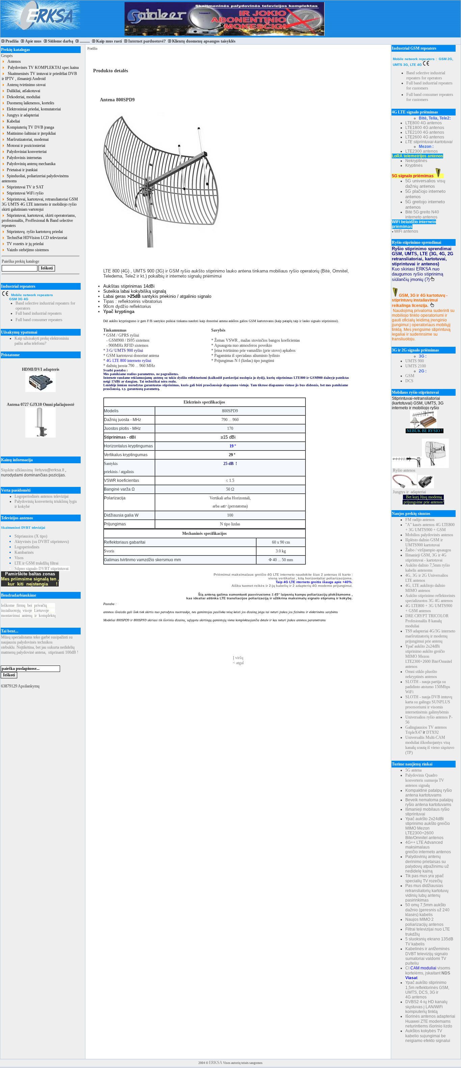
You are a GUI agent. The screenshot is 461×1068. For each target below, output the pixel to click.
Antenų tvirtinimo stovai (25, 84)
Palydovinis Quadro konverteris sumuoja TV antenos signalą (424, 780)
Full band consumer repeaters (39, 319)
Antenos (13, 61)
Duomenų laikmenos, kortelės (29, 103)
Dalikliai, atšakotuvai (22, 90)
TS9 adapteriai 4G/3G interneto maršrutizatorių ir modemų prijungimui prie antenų (430, 636)
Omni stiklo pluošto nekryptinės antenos (421, 674)
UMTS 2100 (415, 366)
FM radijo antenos (420, 519)
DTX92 (432, 732)
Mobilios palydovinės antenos (429, 534)
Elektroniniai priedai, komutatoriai (33, 109)
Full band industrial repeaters (39, 313)
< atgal (238, 662)
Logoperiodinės (27, 547)
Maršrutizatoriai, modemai (27, 139)
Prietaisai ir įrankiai (21, 169)
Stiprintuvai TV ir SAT (24, 187)
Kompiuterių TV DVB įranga (29, 127)
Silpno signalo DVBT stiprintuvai (42, 568)
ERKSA (215, 1062)
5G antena (413, 770)
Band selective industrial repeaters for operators (425, 75)
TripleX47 (413, 732)
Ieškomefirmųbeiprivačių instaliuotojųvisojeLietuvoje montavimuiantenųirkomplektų (28, 610)
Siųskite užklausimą (17, 470)
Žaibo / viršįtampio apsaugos (428, 550)
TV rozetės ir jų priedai (24, 243)
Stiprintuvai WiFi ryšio (24, 193)
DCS (409, 381)
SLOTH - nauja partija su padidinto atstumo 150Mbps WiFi (427, 686)
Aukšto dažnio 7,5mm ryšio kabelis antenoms (427, 568)
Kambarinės (24, 552)
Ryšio (397, 470)
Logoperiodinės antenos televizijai (42, 496)
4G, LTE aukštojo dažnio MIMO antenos (425, 588)
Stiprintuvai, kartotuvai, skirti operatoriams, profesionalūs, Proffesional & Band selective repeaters (39, 220)
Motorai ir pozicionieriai (25, 145)
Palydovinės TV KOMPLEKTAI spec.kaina (42, 67)
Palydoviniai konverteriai (26, 151)
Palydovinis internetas (23, 157)
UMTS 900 (414, 361)
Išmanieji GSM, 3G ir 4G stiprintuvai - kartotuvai (425, 558)
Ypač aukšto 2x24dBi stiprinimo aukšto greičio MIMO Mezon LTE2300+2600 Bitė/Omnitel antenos (428, 656)
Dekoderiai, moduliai (22, 97)
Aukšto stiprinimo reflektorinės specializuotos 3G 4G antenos (430, 598)
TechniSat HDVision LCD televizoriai (36, 237)
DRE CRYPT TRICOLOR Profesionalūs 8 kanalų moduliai (427, 621)
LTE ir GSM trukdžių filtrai (36, 563)
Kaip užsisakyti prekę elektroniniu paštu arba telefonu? (42, 341)
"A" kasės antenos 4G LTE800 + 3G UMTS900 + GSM (430, 527)
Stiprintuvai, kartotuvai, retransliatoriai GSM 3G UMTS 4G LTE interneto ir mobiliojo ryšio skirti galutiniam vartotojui (40, 204)
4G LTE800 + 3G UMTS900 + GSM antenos (428, 608)
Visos (19, 557)
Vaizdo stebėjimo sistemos (27, 250)
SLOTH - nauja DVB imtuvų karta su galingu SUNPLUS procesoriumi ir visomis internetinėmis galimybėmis (428, 704)
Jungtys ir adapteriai (22, 115)
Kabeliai (12, 121)
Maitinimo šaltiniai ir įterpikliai (30, 133)
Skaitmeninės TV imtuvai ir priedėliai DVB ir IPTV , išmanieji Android (39, 76)
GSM (409, 375)
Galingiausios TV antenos (426, 727)
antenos (409, 470)
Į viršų (238, 657)
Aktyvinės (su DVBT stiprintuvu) (42, 541)
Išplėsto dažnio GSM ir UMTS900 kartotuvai (424, 542)
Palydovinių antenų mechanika (30, 163)
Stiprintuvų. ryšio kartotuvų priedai (34, 231)
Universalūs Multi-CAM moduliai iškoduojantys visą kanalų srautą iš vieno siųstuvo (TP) (429, 745)
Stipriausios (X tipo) (31, 536)
